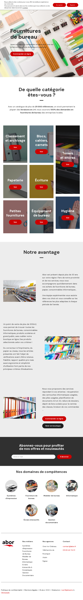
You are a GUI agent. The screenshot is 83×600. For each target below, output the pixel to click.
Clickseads (5, 593)
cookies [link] (25, 8)
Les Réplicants (67, 590)
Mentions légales (31, 590)
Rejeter (72, 5)
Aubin (45, 557)
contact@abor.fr (69, 546)
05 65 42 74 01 (69, 550)
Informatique (72, 496)
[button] (15, 147)
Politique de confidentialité (11, 590)
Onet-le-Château (49, 546)
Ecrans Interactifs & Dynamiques (27, 567)
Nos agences (48, 541)
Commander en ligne (22, 54)
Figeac (45, 561)
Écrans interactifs (31, 520)
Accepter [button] (59, 5)
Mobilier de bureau (52, 496)
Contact (66, 541)
